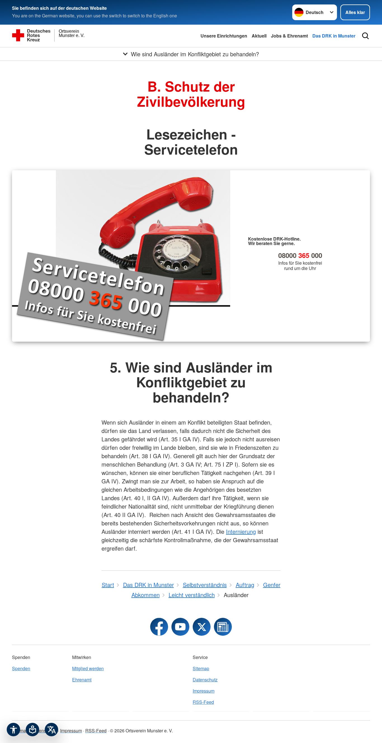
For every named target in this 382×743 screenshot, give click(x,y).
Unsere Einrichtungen (224, 35)
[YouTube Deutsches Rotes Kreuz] (180, 627)
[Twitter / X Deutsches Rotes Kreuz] (202, 627)
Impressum (203, 691)
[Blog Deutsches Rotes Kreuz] (223, 627)
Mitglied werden (88, 668)
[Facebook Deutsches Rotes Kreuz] (159, 627)
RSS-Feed (203, 702)
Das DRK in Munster (333, 35)
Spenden (21, 668)
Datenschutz (205, 679)
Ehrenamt (81, 679)
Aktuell (259, 35)
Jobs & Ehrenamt (289, 35)
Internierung (241, 531)
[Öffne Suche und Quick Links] (365, 35)
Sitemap (201, 668)
